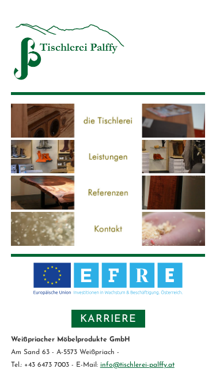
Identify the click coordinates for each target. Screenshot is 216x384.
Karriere (108, 319)
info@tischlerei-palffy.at (137, 365)
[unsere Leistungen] (108, 170)
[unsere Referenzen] (108, 206)
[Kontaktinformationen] (108, 243)
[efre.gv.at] (108, 295)
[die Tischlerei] (108, 134)
